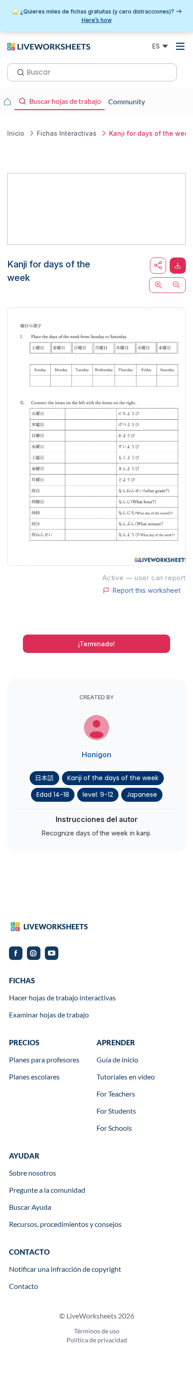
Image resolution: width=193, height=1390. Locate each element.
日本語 (44, 777)
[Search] (18, 71)
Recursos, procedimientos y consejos (65, 1224)
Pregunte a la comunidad (47, 1190)
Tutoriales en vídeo (125, 1076)
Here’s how (97, 20)
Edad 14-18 (52, 794)
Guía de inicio (117, 1059)
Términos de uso (96, 1331)
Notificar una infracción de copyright (65, 1269)
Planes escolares (34, 1076)
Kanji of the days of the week (112, 777)
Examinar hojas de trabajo (49, 1014)
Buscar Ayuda (30, 1207)
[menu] (180, 46)
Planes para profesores (44, 1059)
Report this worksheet (146, 590)
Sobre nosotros (32, 1172)
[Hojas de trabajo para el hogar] (7, 101)
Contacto (23, 1286)
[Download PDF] (178, 266)
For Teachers (115, 1093)
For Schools (114, 1128)
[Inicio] (48, 45)
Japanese (142, 794)
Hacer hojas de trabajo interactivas (62, 997)
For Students (116, 1110)
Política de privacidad (96, 1340)
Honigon (96, 754)
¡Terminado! (96, 644)
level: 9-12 (98, 794)
